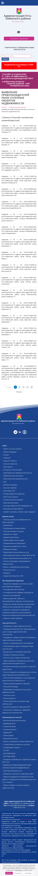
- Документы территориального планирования (17, 643)
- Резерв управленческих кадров (13, 540)
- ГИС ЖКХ (5, 750)
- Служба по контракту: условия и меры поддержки (18, 512)
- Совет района (7, 467)
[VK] (19, 433)
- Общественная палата (10, 503)
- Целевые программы (9, 485)
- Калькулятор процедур (10, 686)
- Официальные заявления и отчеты (14, 546)
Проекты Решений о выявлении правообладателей (17, 119)
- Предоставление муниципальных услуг (15, 552)
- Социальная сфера (9, 726)
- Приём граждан (7, 735)
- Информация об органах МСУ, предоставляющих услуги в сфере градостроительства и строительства (19, 631)
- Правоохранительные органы (12, 476)
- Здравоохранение (8, 723)
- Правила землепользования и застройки (16, 684)
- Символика (6, 458)
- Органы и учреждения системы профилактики (18, 741)
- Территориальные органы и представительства (18, 555)
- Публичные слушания (10, 497)
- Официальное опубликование (12, 509)
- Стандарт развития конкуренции (13, 494)
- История (5, 455)
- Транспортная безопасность (12, 771)
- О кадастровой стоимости (11, 747)
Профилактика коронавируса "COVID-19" (19, 66)
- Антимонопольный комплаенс (12, 500)
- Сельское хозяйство (9, 488)
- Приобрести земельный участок (13, 655)
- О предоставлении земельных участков (16, 744)
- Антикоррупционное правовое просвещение (17, 592)
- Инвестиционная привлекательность (15, 479)
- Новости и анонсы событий (11, 449)
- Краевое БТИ (7, 732)
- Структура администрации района (13, 528)
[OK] (24, 433)
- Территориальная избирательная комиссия (17, 473)
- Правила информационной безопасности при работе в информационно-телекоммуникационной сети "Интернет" (19, 779)
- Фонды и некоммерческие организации (15, 567)
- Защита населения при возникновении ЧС (17, 558)
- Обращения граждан (9, 549)
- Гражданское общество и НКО (12, 576)
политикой (18, 870)
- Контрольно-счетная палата (12, 470)
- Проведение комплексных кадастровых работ (18, 774)
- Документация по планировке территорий (16, 652)
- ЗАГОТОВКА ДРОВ (8, 756)
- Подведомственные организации (13, 543)
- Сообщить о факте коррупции (12, 618)
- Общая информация (9, 452)
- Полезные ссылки (8, 695)
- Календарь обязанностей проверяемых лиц (17, 506)
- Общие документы (9, 698)
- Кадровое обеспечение (10, 537)
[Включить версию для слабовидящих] (18, 32)
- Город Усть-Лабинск (9, 461)
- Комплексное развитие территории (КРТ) (16, 707)
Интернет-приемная (19, 38)
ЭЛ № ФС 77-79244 (26, 819)
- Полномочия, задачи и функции (13, 531)
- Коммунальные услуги (10, 738)
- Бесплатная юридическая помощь (14, 720)
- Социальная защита (9, 729)
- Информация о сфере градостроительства (16, 626)
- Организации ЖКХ (8, 491)
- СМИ (4, 482)
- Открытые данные (8, 570)
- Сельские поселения (9, 464)
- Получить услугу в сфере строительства (16, 658)
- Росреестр (6, 573)
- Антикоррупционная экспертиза (13, 589)
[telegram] (15, 433)
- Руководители (7, 525)
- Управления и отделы (10, 534)
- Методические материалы (11, 595)
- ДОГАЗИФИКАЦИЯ (8, 753)
